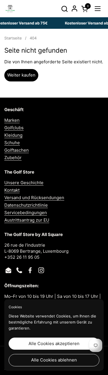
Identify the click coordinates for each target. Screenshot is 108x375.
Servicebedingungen (25, 212)
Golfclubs (14, 127)
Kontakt (12, 190)
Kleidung (13, 135)
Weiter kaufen (21, 75)
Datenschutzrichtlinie (26, 205)
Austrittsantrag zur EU (26, 220)
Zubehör (13, 157)
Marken (12, 120)
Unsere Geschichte (23, 182)
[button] (64, 8)
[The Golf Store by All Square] (10, 8)
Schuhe (12, 142)
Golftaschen (16, 150)
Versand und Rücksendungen (34, 197)
